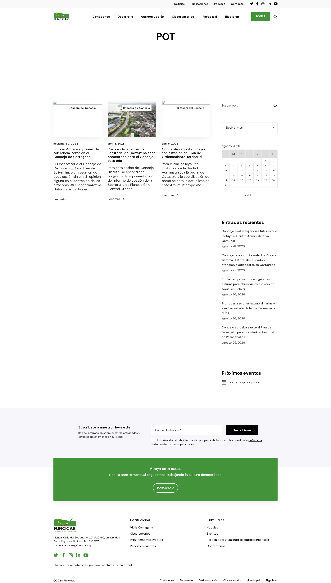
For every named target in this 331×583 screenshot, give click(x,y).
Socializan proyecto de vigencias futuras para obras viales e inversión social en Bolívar (248, 284)
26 (241, 180)
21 (257, 175)
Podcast (219, 4)
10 (225, 170)
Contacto (237, 4)
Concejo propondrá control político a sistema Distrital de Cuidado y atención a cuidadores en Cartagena (249, 260)
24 (225, 180)
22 (265, 175)
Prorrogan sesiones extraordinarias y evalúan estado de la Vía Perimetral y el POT (248, 308)
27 (249, 180)
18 (234, 175)
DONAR (260, 16)
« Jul (248, 195)
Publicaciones (199, 4)
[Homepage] (64, 525)
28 (257, 180)
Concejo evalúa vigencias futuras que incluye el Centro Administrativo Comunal (249, 236)
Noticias (179, 4)
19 (241, 175)
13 (249, 170)
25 (233, 180)
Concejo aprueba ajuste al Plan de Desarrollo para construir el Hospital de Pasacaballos (248, 332)
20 (249, 175)
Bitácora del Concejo (82, 108)
